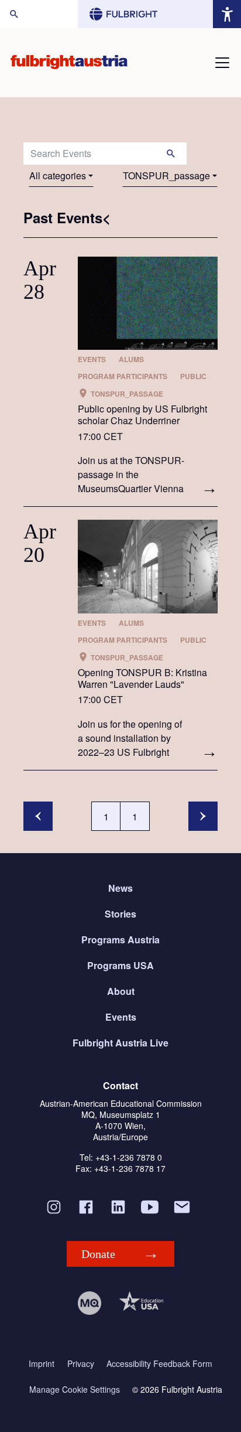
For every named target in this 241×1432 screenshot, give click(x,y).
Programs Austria (120, 939)
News (120, 888)
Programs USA (120, 965)
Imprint (41, 1363)
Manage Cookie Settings (74, 1389)
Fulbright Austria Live (120, 1042)
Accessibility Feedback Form (159, 1363)
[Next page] (203, 816)
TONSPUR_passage (166, 175)
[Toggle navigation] (222, 63)
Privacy (80, 1363)
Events (120, 1017)
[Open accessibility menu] (227, 14)
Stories (120, 913)
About (121, 991)
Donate (98, 1253)
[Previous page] (38, 816)
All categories (57, 175)
